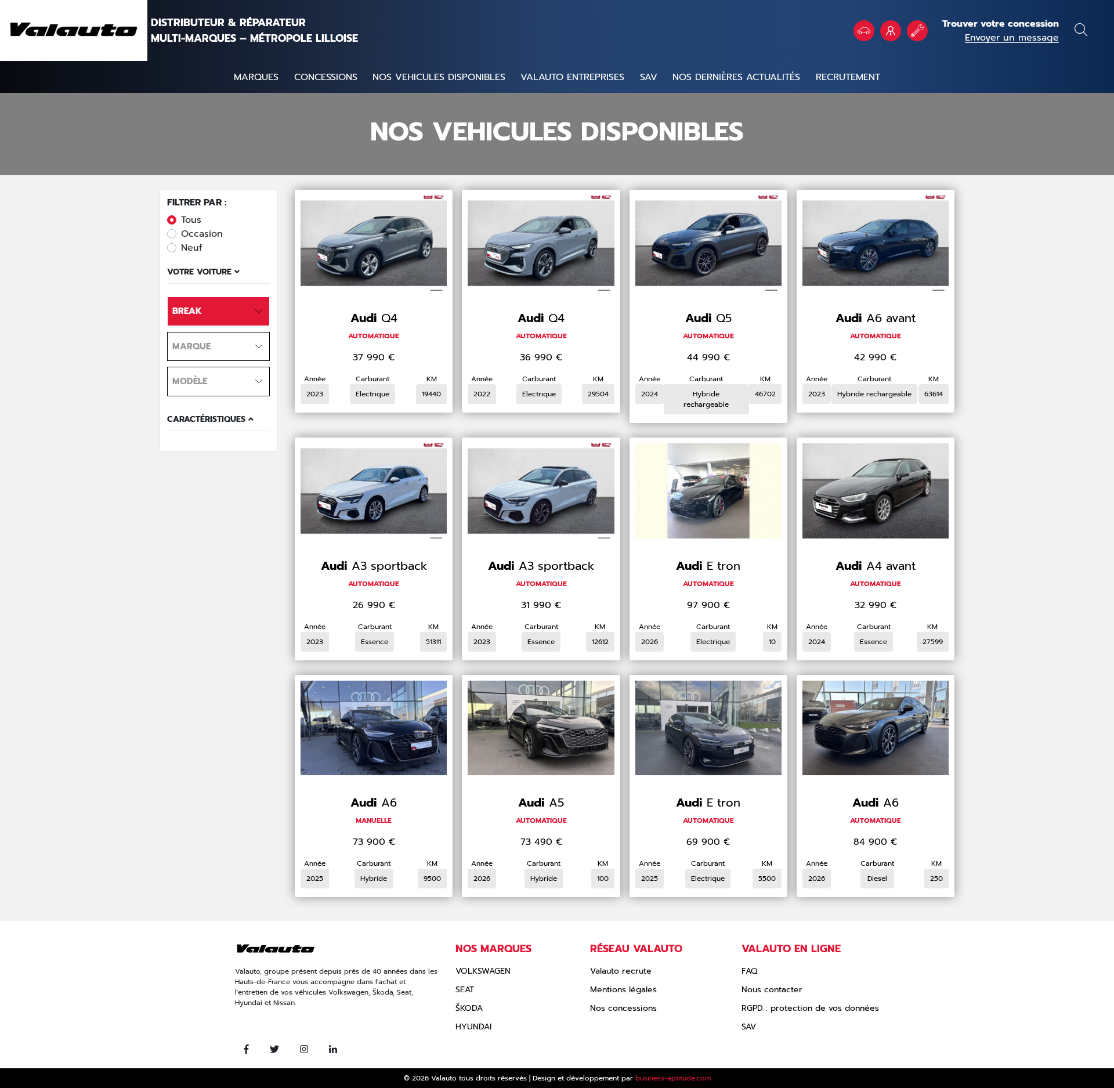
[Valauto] (73, 30)
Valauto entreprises (572, 77)
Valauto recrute (621, 971)
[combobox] (218, 311)
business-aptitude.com (673, 1078)
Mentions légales (623, 990)
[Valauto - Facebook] (246, 1050)
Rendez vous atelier (917, 30)
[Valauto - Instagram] (304, 1050)
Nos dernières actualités (736, 77)
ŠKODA (469, 1008)
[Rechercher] (1081, 31)
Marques (256, 77)
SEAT (464, 990)
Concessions (325, 77)
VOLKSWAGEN (483, 971)
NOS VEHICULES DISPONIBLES (438, 77)
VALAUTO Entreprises (890, 30)
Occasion (202, 234)
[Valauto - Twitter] (274, 1050)
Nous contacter (772, 990)
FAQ (749, 971)
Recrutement (848, 77)
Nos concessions (623, 1008)
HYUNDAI (473, 1027)
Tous (191, 220)
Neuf (191, 248)
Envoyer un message (1012, 38)
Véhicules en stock (863, 30)
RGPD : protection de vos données (810, 1008)
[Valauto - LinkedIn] (333, 1050)
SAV (648, 77)
